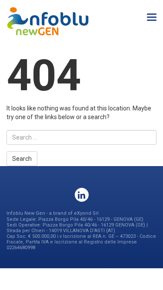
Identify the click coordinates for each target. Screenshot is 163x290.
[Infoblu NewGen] (48, 21)
